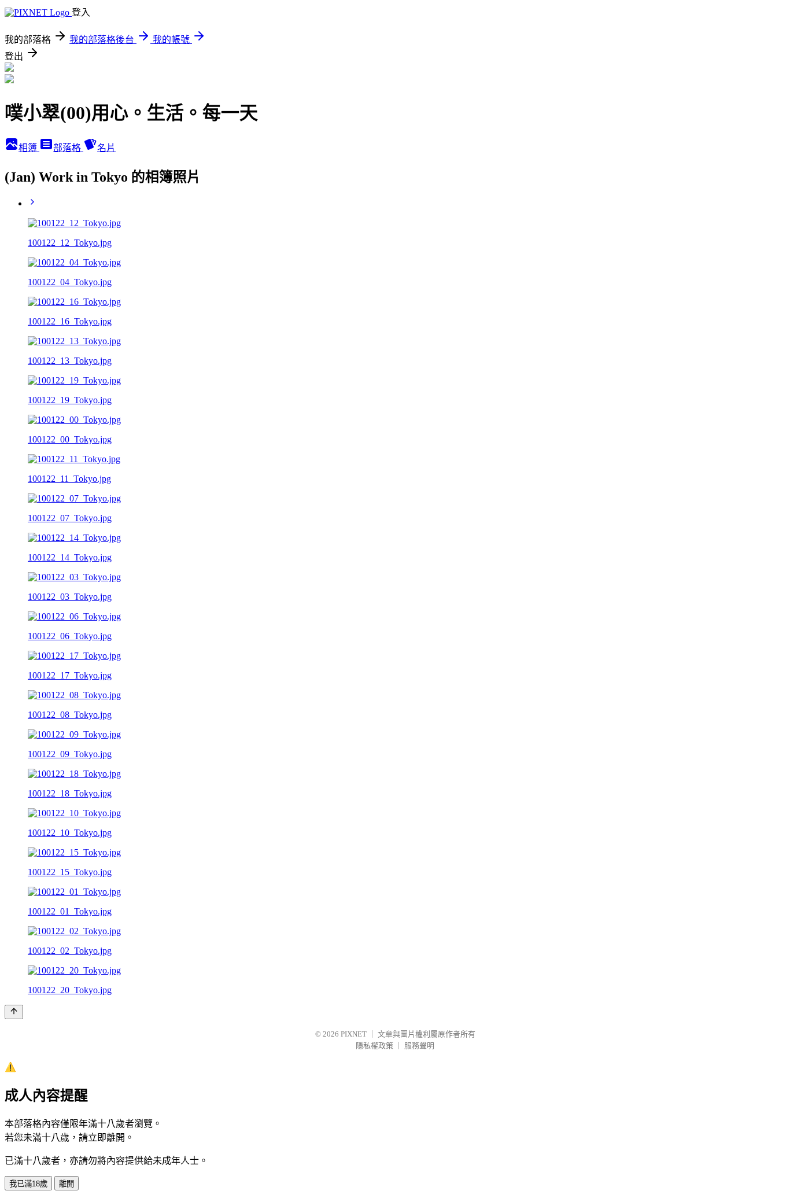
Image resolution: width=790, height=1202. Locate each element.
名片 (106, 148)
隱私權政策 (374, 1045)
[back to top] (14, 1012)
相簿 (29, 148)
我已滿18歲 (28, 1183)
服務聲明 (419, 1045)
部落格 (68, 148)
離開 (66, 1183)
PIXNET (354, 1034)
